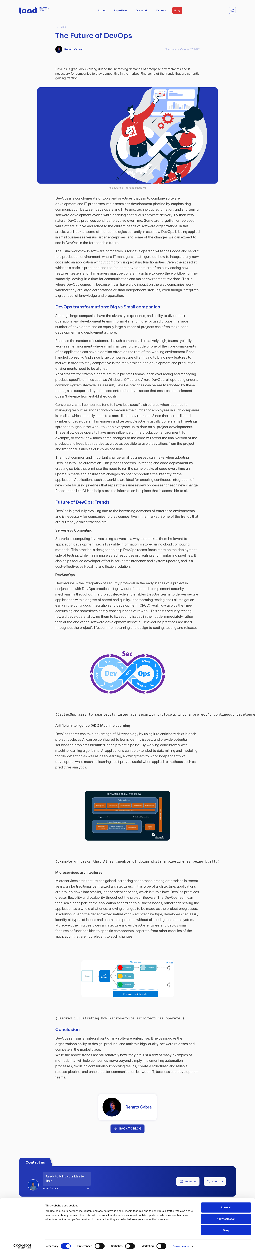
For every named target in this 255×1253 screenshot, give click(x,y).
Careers (161, 10)
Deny (226, 1230)
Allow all (226, 1207)
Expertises (120, 10)
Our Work (142, 10)
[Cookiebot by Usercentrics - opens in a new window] (22, 1246)
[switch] (100, 1246)
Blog (177, 10)
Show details (181, 1246)
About (102, 10)
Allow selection (226, 1218)
